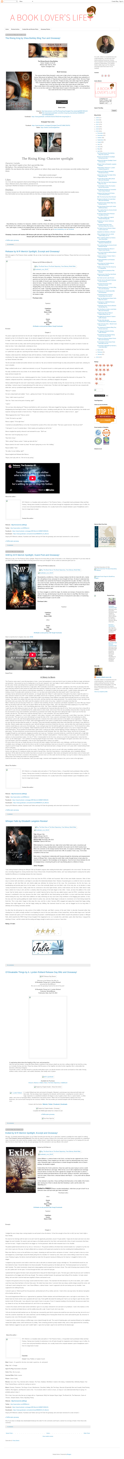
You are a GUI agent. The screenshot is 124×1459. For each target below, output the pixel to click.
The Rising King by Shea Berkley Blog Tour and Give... (106, 153)
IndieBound (64, 1082)
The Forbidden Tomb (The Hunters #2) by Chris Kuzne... (106, 186)
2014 (97, 131)
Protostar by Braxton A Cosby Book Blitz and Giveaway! (106, 199)
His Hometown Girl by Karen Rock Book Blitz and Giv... (106, 342)
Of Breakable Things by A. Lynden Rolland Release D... (106, 168)
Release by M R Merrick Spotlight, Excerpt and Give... (106, 157)
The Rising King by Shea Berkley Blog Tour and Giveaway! (32, 38)
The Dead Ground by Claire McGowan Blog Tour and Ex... (105, 225)
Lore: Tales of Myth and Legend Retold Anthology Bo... (105, 218)
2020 (97, 117)
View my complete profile (101, 691)
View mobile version (48, 1436)
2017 (97, 124)
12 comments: (10, 244)
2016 (97, 126)
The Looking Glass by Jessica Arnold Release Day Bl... (107, 245)
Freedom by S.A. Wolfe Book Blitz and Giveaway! (106, 291)
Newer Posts (9, 1433)
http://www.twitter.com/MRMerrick (20, 528)
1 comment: (10, 814)
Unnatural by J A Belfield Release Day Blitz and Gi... (106, 302)
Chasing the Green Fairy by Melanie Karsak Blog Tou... (106, 306)
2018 (97, 122)
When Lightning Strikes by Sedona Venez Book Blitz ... (106, 238)
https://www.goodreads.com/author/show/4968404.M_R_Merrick (31, 533)
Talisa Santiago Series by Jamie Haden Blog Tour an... (105, 234)
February (99, 352)
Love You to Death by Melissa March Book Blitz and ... (106, 253)
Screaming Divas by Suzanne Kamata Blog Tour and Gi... (105, 295)
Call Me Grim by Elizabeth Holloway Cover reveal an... (106, 280)
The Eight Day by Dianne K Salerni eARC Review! (106, 317)
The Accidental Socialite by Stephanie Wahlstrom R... (104, 242)
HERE (31, 637)
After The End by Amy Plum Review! (106, 197)
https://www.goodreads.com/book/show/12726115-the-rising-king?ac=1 (51, 116)
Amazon (30, 1082)
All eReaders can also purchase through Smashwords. (48, 326)
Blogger (69, 1454)
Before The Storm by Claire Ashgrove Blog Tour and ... (107, 183)
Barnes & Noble (38, 1082)
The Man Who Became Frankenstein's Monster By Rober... (107, 321)
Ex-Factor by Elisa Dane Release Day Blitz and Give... (106, 214)
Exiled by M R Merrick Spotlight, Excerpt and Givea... (105, 172)
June (98, 146)
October (99, 137)
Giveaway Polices (45, 29)
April (98, 151)
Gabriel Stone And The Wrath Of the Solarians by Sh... (106, 175)
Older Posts (87, 1433)
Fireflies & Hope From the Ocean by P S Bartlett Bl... (106, 267)
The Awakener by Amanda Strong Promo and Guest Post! (106, 335)
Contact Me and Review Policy (30, 29)
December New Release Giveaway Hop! (113, 644)
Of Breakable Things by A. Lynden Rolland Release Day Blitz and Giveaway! (41, 972)
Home (7, 29)
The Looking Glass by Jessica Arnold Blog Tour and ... (107, 210)
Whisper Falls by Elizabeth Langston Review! (26, 821)
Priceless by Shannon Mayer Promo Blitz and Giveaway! (106, 339)
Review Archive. (15, 29)
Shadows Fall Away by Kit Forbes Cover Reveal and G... (106, 194)
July (98, 144)
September (100, 140)
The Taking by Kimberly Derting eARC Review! (105, 331)
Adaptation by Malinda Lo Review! (106, 232)
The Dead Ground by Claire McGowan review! (104, 284)
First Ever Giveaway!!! (112, 625)
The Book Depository (54, 1082)
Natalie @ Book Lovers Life (103, 677)
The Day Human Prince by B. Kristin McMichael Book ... (106, 207)
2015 (97, 129)
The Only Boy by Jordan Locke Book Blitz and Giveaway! (106, 310)
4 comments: (10, 545)
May (98, 149)
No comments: (10, 965)
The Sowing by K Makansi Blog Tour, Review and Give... (106, 328)
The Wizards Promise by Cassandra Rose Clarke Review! (106, 190)
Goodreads (64, 1104)
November (100, 135)
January (99, 354)
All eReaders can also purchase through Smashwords (47, 1207)
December (100, 133)
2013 (97, 357)
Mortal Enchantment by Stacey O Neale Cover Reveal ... (105, 249)
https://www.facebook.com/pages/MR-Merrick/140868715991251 (30, 531)
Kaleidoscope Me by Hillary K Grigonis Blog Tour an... (105, 313)
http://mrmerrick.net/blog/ (19, 525)
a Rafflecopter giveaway (12, 240)
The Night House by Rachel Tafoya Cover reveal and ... (106, 229)
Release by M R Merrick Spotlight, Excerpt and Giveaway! (32, 251)
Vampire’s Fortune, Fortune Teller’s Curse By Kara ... (106, 256)
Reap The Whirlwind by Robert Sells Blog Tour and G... (106, 299)
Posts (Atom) (16, 1440)
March (99, 350)
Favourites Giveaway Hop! (113, 607)
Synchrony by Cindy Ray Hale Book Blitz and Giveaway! (106, 275)
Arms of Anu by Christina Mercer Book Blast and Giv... (105, 264)
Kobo (45, 1082)
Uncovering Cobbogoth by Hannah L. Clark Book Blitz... (107, 346)
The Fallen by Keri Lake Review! (105, 278)
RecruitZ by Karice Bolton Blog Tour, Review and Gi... (106, 203)
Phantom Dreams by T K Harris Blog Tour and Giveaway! (106, 288)
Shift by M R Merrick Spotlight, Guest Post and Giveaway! (32, 555)
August (99, 142)
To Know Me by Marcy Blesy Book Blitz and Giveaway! (106, 179)
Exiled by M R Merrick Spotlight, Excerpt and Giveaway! (31, 1133)
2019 (97, 120)
